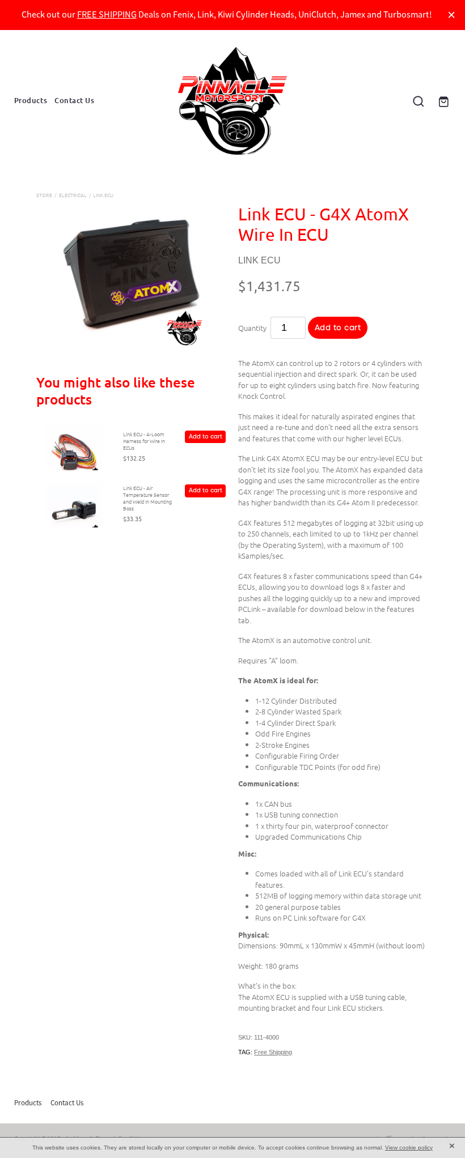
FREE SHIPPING (107, 14)
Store (44, 194)
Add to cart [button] (338, 328)
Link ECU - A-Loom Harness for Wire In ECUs (144, 440)
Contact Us (74, 100)
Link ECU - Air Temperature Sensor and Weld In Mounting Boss (147, 497)
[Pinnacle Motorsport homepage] (233, 101)
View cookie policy (409, 1147)
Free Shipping (273, 1052)
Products (30, 100)
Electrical (73, 194)
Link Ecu (103, 194)
